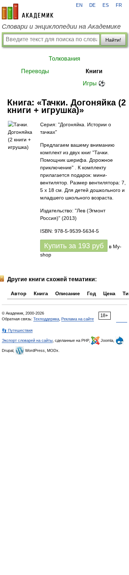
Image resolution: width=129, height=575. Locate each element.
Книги (94, 71)
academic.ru (27, 11)
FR (119, 5)
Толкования (64, 59)
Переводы (35, 71)
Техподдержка (46, 319)
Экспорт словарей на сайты (27, 340)
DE (92, 5)
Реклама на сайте (77, 319)
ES (105, 5)
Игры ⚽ (94, 83)
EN (79, 5)
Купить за (74, 246)
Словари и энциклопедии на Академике (61, 26)
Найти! (113, 40)
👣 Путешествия (17, 330)
